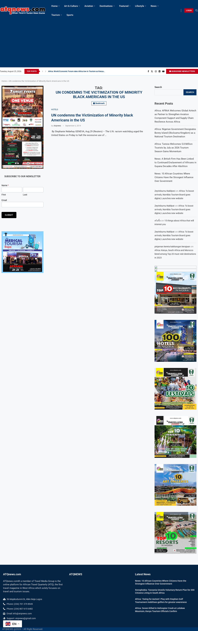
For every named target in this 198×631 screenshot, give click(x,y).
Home (54, 6)
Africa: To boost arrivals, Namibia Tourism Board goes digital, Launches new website (174, 195)
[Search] (196, 10)
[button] (42, 71)
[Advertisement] (99, 42)
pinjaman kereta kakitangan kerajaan (172, 246)
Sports (70, 15)
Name (5, 185)
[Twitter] (152, 71)
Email (4, 200)
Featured (123, 6)
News (154, 6)
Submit (9, 215)
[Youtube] (163, 71)
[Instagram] (156, 71)
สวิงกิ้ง (158, 220)
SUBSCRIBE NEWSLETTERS (183, 71)
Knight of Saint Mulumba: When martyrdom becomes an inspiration (76, 71)
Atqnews (57, 126)
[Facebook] (148, 71)
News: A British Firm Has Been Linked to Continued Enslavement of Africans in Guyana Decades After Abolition (175, 162)
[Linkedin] (159, 71)
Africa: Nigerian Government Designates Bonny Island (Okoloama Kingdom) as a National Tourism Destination (175, 133)
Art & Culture (71, 6)
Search (158, 87)
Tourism (55, 15)
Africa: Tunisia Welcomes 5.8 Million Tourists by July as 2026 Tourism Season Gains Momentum (173, 148)
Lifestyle (139, 6)
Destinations (106, 6)
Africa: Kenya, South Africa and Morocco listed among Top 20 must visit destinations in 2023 (175, 254)
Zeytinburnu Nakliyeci (165, 191)
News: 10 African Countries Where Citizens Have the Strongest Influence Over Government (174, 177)
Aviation (88, 6)
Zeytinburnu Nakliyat (164, 206)
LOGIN (189, 10)
